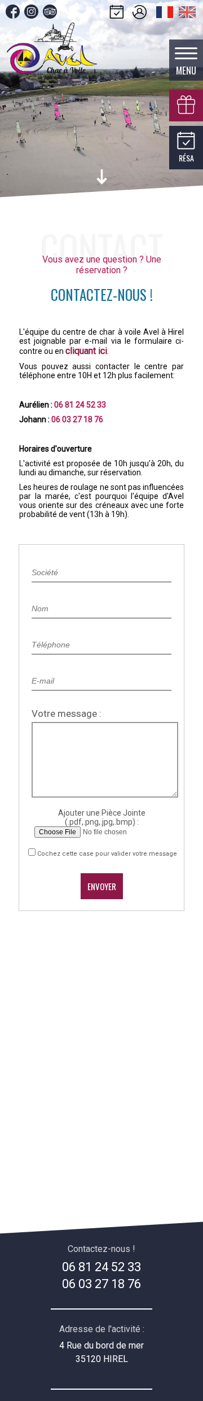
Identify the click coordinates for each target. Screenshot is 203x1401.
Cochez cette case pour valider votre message (107, 853)
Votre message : (67, 713)
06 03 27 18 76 (101, 1284)
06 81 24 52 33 (101, 1267)
